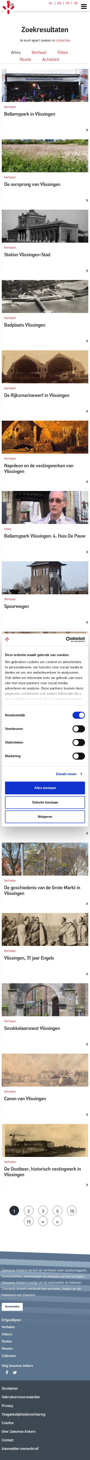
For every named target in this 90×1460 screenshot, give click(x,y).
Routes (7, 1341)
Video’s (7, 1334)
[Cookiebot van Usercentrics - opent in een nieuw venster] (66, 639)
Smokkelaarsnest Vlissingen (32, 1028)
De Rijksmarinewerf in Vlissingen (36, 395)
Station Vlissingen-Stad (27, 255)
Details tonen (66, 774)
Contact (7, 1440)
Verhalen (8, 1327)
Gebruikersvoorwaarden (21, 1397)
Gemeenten (12, 1306)
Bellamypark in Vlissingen (29, 114)
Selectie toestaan (45, 802)
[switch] (79, 728)
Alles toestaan (45, 788)
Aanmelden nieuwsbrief (20, 1449)
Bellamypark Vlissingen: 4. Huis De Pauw (44, 536)
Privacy (7, 1406)
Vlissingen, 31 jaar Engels (29, 958)
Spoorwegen (16, 606)
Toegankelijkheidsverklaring (23, 1414)
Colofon (8, 1423)
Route (25, 59)
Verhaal (39, 52)
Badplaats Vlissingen (24, 325)
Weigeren (45, 816)
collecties (63, 40)
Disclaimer (10, 1389)
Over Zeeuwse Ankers (19, 1432)
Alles (16, 52)
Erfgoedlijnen (11, 1320)
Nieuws (7, 1349)
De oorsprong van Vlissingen (32, 184)
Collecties (9, 1356)
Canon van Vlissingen (25, 1099)
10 (72, 1211)
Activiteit (50, 59)
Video (62, 52)
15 (28, 1221)
